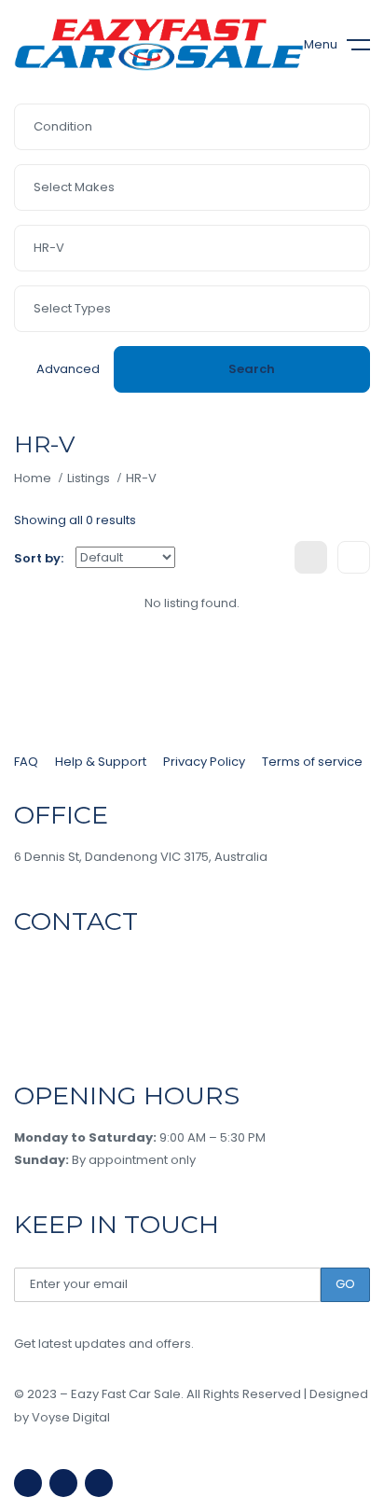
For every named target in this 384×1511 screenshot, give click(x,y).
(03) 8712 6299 (69, 963)
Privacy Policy (204, 761)
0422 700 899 (70, 996)
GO (345, 1284)
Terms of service (312, 761)
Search (251, 369)
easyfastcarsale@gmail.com (102, 1031)
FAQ (26, 761)
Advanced (68, 369)
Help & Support (100, 761)
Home (32, 478)
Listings (88, 478)
